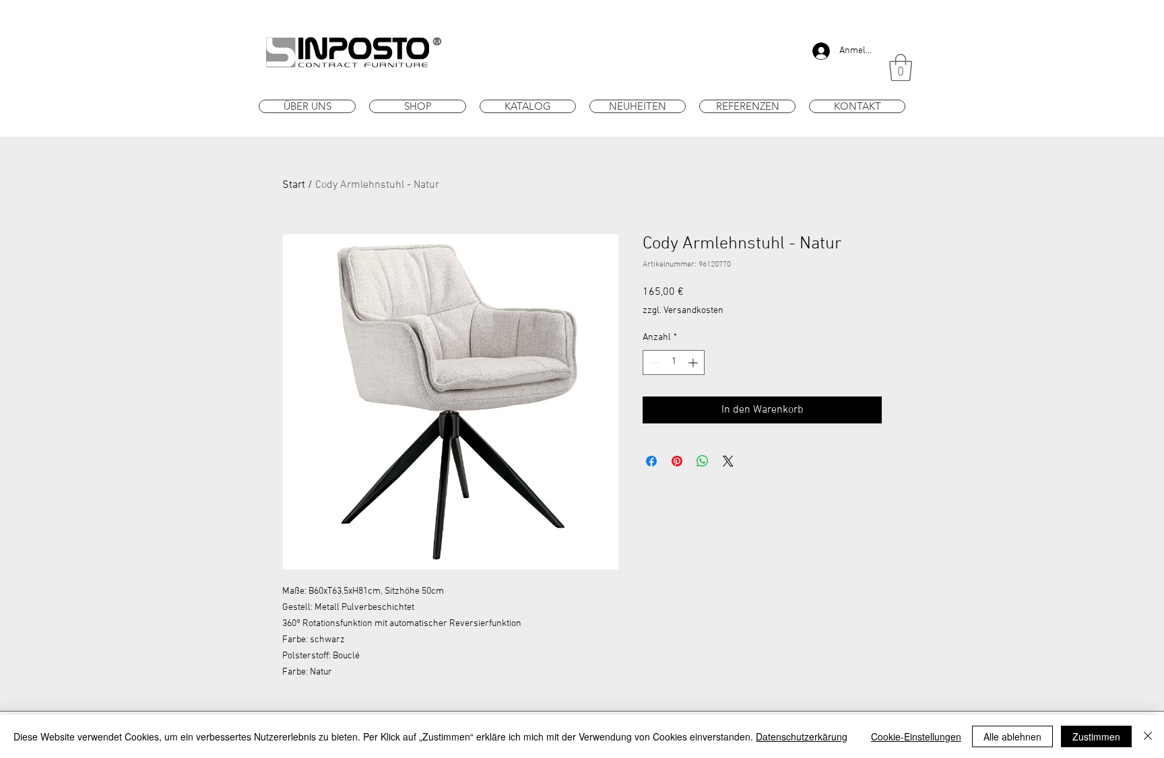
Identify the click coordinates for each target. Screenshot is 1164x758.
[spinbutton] (673, 362)
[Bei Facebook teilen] (651, 461)
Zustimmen (1096, 736)
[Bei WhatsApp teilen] (702, 461)
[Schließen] (1148, 736)
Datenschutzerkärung (801, 736)
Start (293, 185)
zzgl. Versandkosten (683, 310)
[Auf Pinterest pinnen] (677, 461)
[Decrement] (653, 362)
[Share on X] (728, 461)
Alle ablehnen (1012, 736)
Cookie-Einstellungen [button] (916, 736)
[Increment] (694, 362)
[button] (900, 67)
